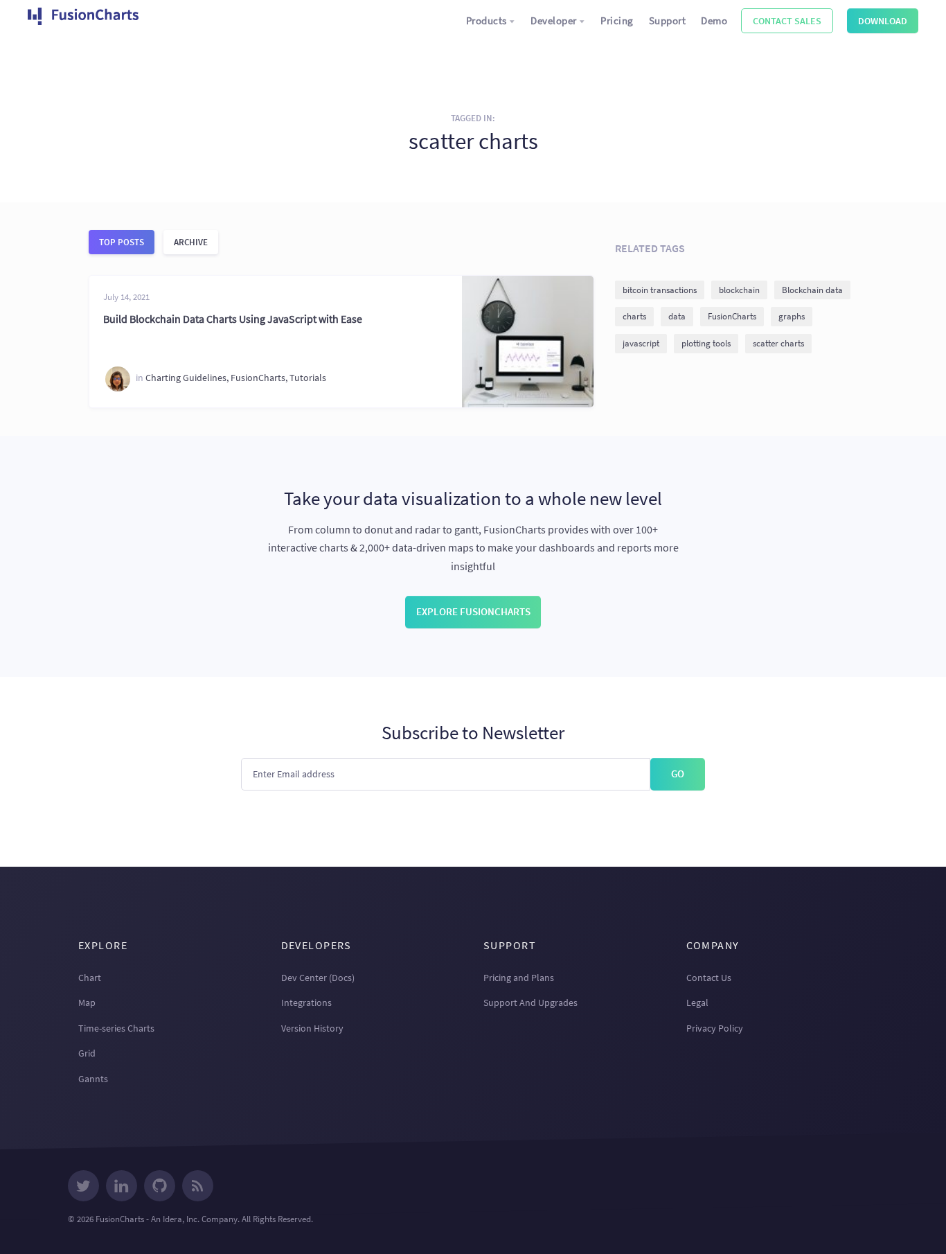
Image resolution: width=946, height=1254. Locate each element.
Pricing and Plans (518, 977)
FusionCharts (258, 378)
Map (87, 1002)
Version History (312, 1028)
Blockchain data (812, 290)
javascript (641, 343)
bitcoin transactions (660, 290)
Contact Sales (787, 21)
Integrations (306, 1002)
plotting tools (706, 343)
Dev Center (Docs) (318, 977)
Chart (89, 977)
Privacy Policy (714, 1028)
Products (486, 20)
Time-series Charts (116, 1028)
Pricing (617, 20)
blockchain (739, 290)
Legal (697, 1002)
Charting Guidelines (185, 378)
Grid (87, 1053)
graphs (791, 316)
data (677, 316)
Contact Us (708, 977)
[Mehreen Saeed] (117, 379)
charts (634, 316)
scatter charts (778, 343)
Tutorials (307, 378)
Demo (714, 20)
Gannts (93, 1078)
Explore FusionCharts (473, 611)
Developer (553, 20)
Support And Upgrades (530, 1002)
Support (667, 20)
